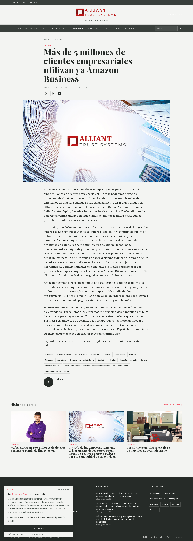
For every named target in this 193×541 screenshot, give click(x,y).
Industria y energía (97, 28)
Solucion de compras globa (57, 371)
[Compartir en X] (46, 93)
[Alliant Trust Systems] (96, 12)
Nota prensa (96, 354)
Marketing (130, 28)
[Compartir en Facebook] (52, 93)
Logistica (102, 360)
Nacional (49, 354)
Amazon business (53, 365)
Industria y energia (128, 360)
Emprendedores (60, 28)
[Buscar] (180, 28)
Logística (116, 28)
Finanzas (78, 28)
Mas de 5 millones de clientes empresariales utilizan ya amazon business (96, 365)
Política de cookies (174, 537)
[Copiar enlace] (66, 93)
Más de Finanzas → (173, 404)
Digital (44, 28)
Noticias (132, 354)
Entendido (38, 528)
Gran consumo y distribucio (82, 360)
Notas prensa (81, 354)
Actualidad (31, 28)
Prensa (108, 354)
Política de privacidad (152, 537)
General (144, 360)
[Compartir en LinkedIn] (59, 93)
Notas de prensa (64, 354)
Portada (17, 28)
